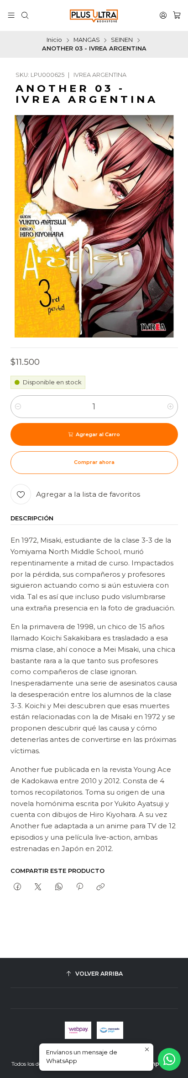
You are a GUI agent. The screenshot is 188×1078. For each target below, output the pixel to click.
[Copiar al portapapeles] (101, 887)
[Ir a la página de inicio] (94, 15)
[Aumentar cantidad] (170, 407)
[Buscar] (25, 15)
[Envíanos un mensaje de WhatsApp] (169, 1059)
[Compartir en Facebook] (17, 887)
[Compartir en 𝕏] (38, 887)
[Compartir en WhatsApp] (59, 887)
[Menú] (11, 15)
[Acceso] (163, 15)
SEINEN (122, 40)
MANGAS (86, 40)
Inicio (54, 40)
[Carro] (177, 15)
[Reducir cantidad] (18, 407)
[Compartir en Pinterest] (79, 887)
